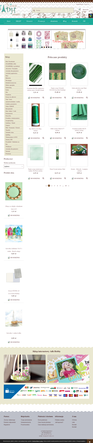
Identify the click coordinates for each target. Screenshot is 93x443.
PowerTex (8, 116)
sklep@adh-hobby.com (48, 436)
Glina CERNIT (10, 106)
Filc (7, 92)
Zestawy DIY (9, 139)
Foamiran (8, 95)
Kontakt (74, 424)
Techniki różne (10, 132)
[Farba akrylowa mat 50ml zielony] (79, 74)
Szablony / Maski (10, 123)
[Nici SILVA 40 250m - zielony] (35, 114)
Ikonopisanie (9, 109)
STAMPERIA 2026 (11, 64)
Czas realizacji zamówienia (46, 424)
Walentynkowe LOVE (11, 137)
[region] (46, 39)
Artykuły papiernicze (11, 73)
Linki (73, 422)
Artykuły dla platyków (12, 149)
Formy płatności (42, 420)
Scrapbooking (9, 121)
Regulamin (7, 424)
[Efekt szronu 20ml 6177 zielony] (57, 114)
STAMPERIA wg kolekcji (13, 66)
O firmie (74, 420)
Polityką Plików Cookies (37, 441)
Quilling (8, 135)
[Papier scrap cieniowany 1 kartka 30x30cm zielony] (35, 155)
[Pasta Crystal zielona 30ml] (57, 155)
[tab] (42, 47)
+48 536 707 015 (47, 434)
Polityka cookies (59, 420)
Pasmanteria (9, 113)
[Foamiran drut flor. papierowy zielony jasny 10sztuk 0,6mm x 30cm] (35, 74)
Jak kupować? (59, 422)
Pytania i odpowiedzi (10, 422)
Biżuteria (8, 78)
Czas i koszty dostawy (44, 422)
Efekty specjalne (10, 85)
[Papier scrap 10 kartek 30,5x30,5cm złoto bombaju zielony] (57, 74)
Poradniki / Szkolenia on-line (13, 143)
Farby (7, 90)
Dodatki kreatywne (11, 83)
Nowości (8, 151)
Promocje (8, 154)
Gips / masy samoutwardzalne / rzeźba (13, 100)
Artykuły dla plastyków (12, 71)
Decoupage (9, 80)
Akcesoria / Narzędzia (12, 69)
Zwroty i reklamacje (9, 420)
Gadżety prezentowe (11, 104)
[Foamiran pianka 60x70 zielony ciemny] (79, 114)
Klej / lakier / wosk (11, 111)
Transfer (8, 130)
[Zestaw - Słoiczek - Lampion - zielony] (79, 155)
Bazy (7, 76)
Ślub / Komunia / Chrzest (13, 128)
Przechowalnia (25, 424)
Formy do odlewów (11, 97)
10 (66, 186)
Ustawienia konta (26, 422)
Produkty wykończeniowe (13, 118)
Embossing (9, 87)
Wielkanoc (8, 146)
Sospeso (8, 125)
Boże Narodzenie (10, 61)
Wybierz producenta (9, 162)
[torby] (46, 39)
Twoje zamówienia (26, 420)
